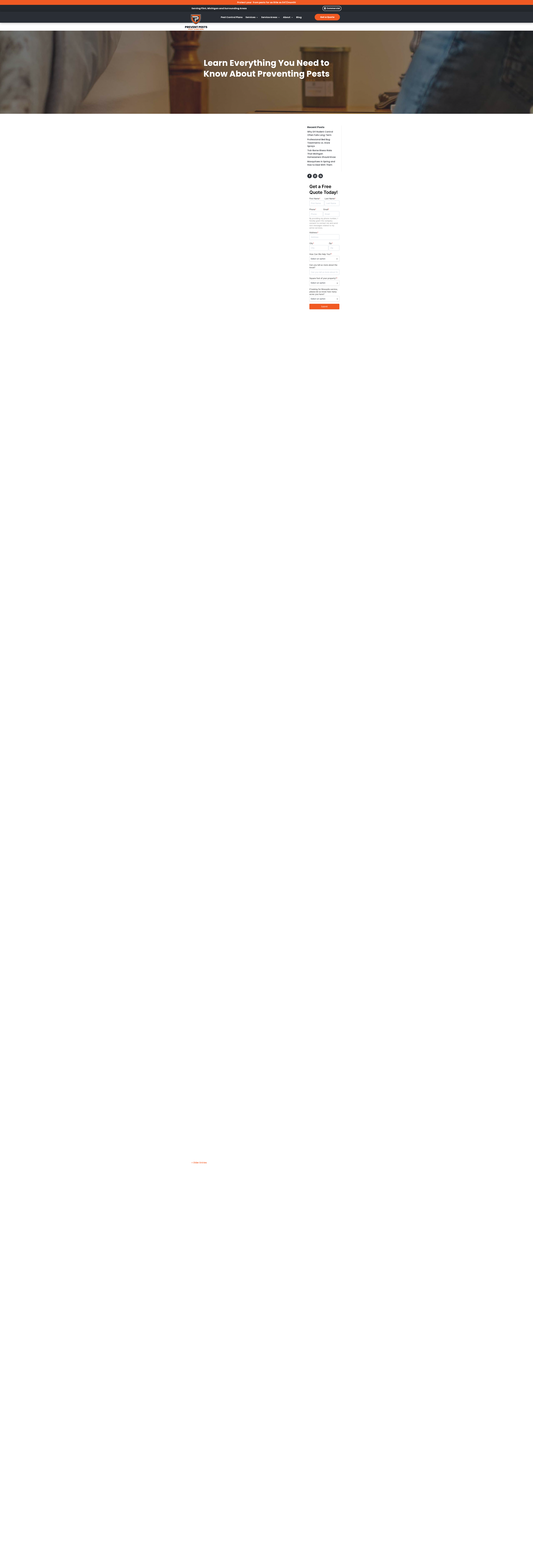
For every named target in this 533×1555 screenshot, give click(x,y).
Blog (299, 17)
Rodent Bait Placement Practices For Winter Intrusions (230, 925)
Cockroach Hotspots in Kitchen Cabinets (220, 718)
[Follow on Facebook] (309, 176)
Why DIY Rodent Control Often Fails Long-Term (225, 200)
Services (250, 17)
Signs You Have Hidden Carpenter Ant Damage (225, 615)
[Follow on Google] (320, 176)
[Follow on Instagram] (315, 176)
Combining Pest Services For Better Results (222, 822)
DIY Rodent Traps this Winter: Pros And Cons (223, 1132)
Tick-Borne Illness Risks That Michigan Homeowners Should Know (237, 408)
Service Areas (269, 17)
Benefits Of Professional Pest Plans (217, 1029)
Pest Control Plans (231, 17)
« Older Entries (199, 1162)
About (286, 17)
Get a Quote (327, 17)
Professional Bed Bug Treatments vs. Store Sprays (227, 304)
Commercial (333, 8)
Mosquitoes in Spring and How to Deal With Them (226, 511)
